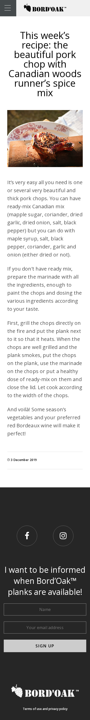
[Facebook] (27, 536)
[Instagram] (63, 536)
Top (85, 715)
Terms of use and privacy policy (45, 709)
